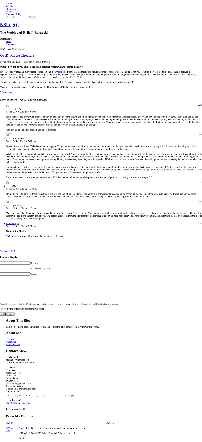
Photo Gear (11, 9)
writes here (60, 72)
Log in (22, 438)
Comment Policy (14, 14)
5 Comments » (7, 92)
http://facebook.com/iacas (18, 403)
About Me (11, 339)
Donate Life (24, 428)
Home (9, 3)
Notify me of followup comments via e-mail (24, 308)
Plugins (9, 11)
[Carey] (110, 423)
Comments (11, 44)
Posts (8, 41)
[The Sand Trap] (10, 423)
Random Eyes (12, 223)
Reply (200, 105)
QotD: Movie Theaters (17, 55)
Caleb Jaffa (17, 109)
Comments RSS (7, 251)
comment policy (16, 304)
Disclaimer (11, 342)
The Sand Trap (13, 344)
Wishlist (9, 6)
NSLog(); (9, 24)
